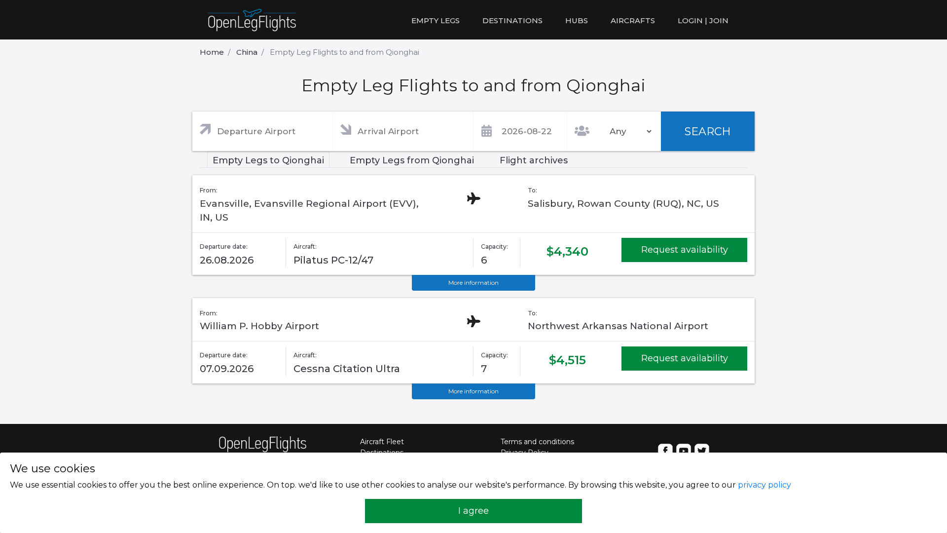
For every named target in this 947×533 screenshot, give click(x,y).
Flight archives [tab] (534, 160)
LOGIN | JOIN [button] (703, 20)
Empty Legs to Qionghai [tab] (268, 160)
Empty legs (435, 20)
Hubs (576, 20)
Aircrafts (633, 20)
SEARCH (708, 131)
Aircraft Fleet (382, 441)
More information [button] (473, 282)
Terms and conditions (537, 441)
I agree (473, 510)
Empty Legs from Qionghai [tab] (412, 160)
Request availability (684, 249)
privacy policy (764, 485)
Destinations (512, 20)
